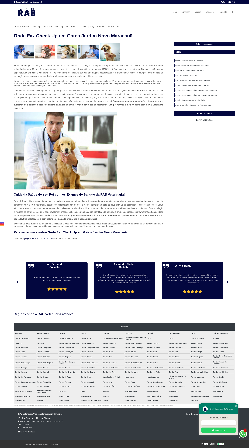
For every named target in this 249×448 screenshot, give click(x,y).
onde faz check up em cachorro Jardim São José (192, 85)
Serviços (210, 12)
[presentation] (13, 292)
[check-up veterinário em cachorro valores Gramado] (67, 52)
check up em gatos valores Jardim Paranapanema (193, 105)
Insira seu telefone (219, 418)
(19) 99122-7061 (229, 2)
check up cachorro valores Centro (187, 75)
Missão (198, 12)
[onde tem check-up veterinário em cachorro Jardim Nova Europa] (24, 52)
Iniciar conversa (218, 430)
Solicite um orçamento (205, 44)
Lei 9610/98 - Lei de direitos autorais (162, 405)
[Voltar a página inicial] (27, 12)
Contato (223, 12)
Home (174, 12)
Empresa (186, 12)
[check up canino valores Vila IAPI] (88, 52)
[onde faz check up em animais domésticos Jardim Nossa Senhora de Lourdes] (45, 52)
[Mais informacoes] (232, 12)
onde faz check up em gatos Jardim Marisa (190, 100)
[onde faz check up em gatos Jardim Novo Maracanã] (110, 52)
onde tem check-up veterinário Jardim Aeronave (192, 66)
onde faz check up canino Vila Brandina (189, 61)
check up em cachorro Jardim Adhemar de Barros (192, 80)
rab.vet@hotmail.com (27, 432)
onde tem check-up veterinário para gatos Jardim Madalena (196, 95)
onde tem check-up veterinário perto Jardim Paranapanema (196, 90)
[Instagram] (2, 224)
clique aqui (48, 238)
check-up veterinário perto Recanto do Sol (190, 71)
